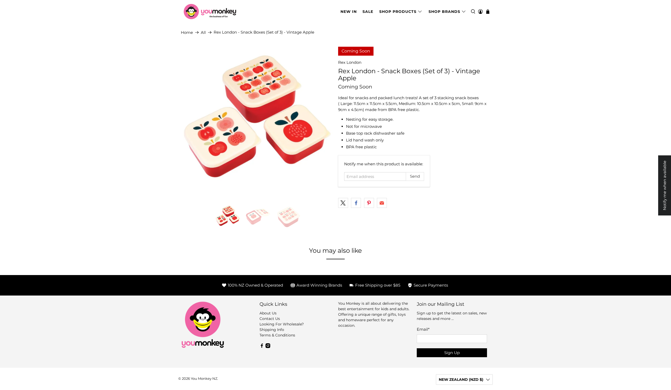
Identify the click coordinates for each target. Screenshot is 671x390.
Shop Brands (444, 11)
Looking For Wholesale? (281, 324)
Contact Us (269, 318)
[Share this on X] (343, 203)
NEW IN (348, 11)
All (203, 32)
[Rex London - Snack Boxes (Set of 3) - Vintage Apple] (257, 123)
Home (187, 32)
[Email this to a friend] (382, 203)
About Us (268, 313)
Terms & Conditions (277, 335)
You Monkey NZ (204, 379)
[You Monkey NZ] (210, 11)
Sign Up (452, 352)
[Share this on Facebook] (356, 203)
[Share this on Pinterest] (369, 203)
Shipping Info (271, 329)
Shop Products (397, 11)
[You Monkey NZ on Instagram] (268, 346)
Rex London (349, 62)
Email (423, 329)
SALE (367, 11)
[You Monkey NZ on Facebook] (261, 346)
